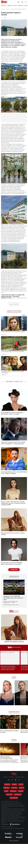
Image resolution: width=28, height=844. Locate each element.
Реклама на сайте (20, 777)
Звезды (14, 784)
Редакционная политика (20, 828)
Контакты (11, 777)
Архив (7, 9)
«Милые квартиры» (12, 183)
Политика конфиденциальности (7, 828)
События (6, 787)
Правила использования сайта (7, 826)
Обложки (9, 794)
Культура (14, 787)
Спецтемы (13, 791)
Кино (6, 791)
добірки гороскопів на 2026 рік (14, 642)
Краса (20, 784)
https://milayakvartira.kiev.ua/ (19, 297)
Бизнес (21, 791)
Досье (14, 677)
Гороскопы (18, 794)
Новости (7, 784)
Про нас (6, 777)
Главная (3, 9)
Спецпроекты (14, 576)
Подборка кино (14, 711)
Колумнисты (14, 797)
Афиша (14, 739)
